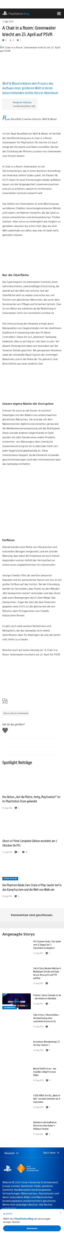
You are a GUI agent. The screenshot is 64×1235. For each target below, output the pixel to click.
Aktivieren (32, 1228)
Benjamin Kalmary (22, 102)
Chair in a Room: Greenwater (15, 713)
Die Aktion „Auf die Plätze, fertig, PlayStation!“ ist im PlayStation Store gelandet (31, 799)
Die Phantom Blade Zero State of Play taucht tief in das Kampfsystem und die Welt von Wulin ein (32, 887)
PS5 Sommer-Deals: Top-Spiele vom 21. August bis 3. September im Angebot (47, 944)
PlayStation (19, 13)
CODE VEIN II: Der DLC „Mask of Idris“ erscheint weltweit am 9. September (46, 1098)
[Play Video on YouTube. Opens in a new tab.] (22, 1005)
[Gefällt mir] (16, 807)
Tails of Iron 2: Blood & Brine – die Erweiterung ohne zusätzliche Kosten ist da (46, 1018)
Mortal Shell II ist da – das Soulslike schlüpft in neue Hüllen (44, 1071)
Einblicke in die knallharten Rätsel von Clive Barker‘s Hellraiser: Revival (45, 1125)
